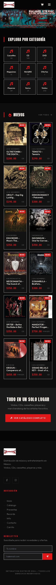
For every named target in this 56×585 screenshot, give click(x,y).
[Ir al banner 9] (38, 25)
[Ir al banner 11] (43, 25)
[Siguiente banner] (50, 19)
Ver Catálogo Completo (30, 418)
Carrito (10, 527)
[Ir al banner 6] (29, 25)
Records (11, 514)
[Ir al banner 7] (32, 25)
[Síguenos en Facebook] (7, 480)
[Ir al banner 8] (35, 25)
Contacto (11, 522)
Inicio (9, 501)
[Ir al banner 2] (15, 25)
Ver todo (43, 115)
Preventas (12, 509)
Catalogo (11, 505)
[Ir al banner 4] (21, 25)
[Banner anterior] (5, 19)
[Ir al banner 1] (13, 25)
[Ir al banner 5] (25, 25)
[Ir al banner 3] (18, 25)
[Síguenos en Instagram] (15, 480)
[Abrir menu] (49, 5)
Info (9, 518)
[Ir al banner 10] (40, 25)
